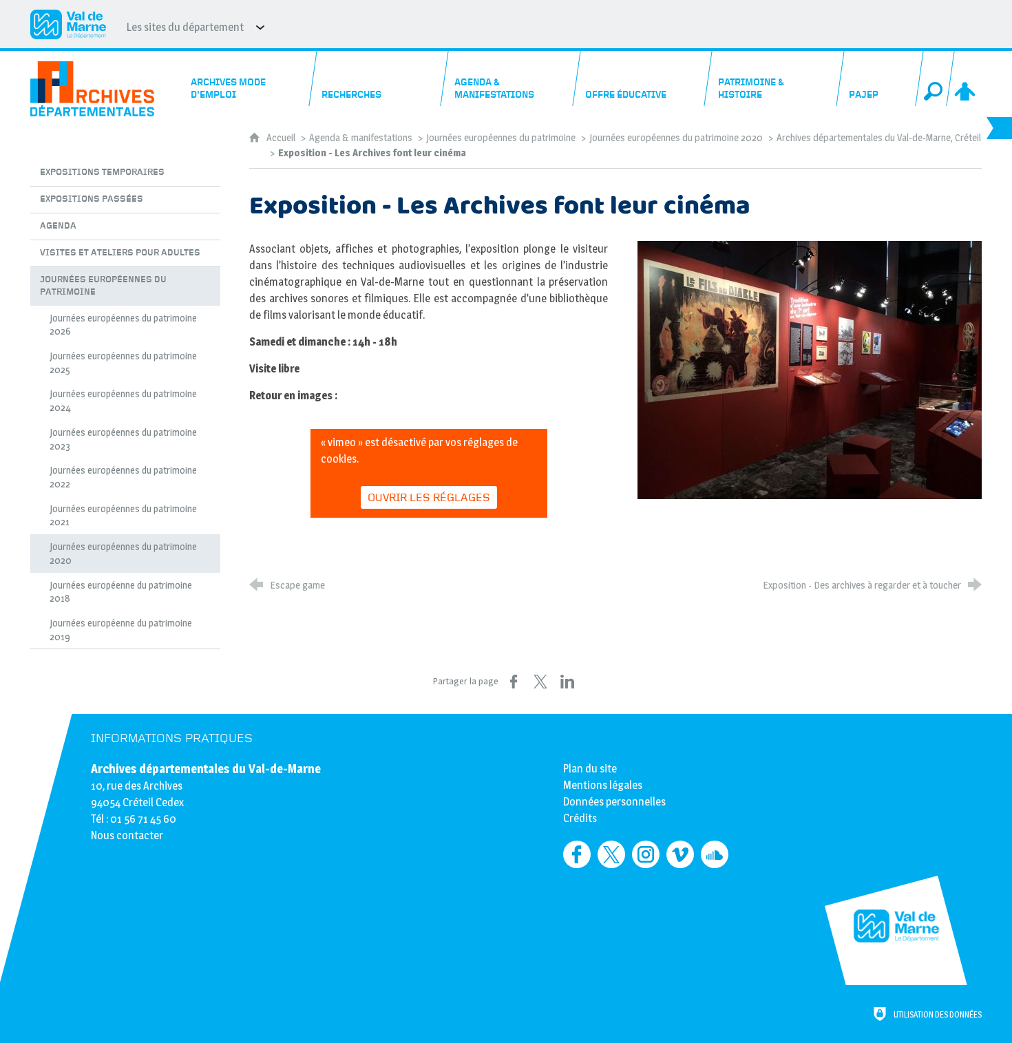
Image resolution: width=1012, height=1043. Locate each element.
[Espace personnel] (966, 78)
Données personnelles (614, 801)
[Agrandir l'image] (809, 368)
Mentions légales (602, 785)
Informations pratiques (172, 738)
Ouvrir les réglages (429, 498)
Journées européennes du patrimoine (501, 137)
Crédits (580, 818)
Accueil (281, 137)
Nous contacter (127, 835)
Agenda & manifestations (360, 137)
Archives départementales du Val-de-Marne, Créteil (879, 137)
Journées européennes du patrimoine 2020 (676, 137)
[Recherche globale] (935, 78)
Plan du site (590, 768)
